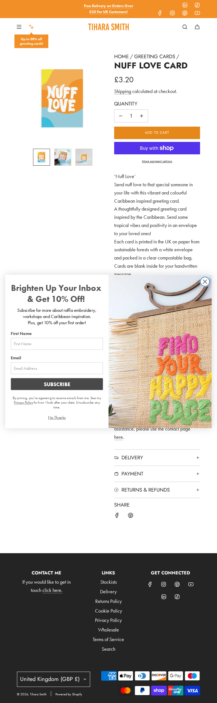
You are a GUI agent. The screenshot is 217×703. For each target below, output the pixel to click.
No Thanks (57, 417)
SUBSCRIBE (57, 384)
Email (16, 358)
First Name (21, 333)
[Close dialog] (205, 281)
